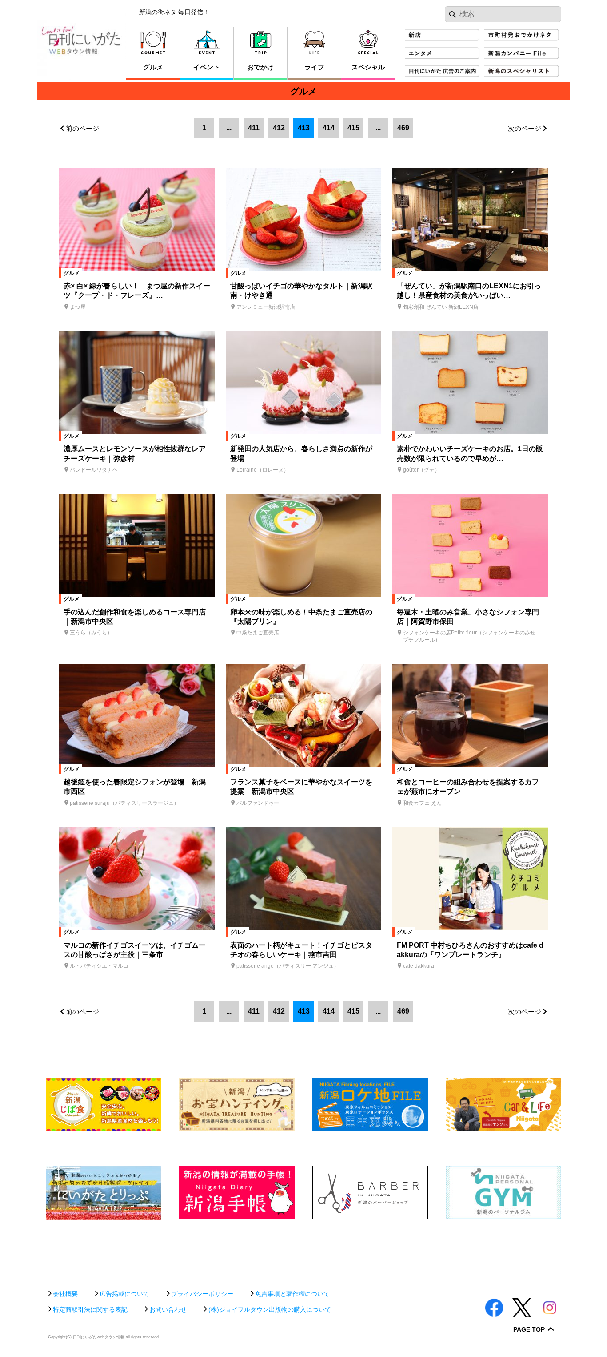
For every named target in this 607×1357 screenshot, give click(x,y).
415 (353, 128)
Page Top (529, 1329)
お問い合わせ (168, 1309)
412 (279, 128)
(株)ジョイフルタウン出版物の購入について (269, 1309)
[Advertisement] (303, 1250)
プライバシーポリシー (202, 1293)
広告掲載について (124, 1293)
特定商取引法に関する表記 (90, 1309)
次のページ (524, 128)
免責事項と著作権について (292, 1293)
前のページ (82, 128)
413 (304, 128)
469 (403, 128)
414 (329, 128)
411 (254, 128)
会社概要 (65, 1293)
